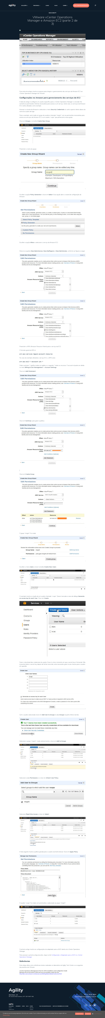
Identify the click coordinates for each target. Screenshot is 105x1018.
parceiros (36, 5)
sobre (64, 5)
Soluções (24, 5)
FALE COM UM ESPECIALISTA (81, 5)
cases (47, 5)
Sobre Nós (31, 1007)
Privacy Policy (6, 1015)
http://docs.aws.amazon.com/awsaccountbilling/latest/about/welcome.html (40, 974)
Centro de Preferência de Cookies (60, 1006)
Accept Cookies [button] (79, 1013)
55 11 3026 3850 (90, 994)
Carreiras (31, 1009)
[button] (97, 1014)
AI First (10, 1007)
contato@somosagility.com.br (85, 996)
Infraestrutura (11, 1009)
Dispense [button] (88, 1013)
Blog (56, 5)
